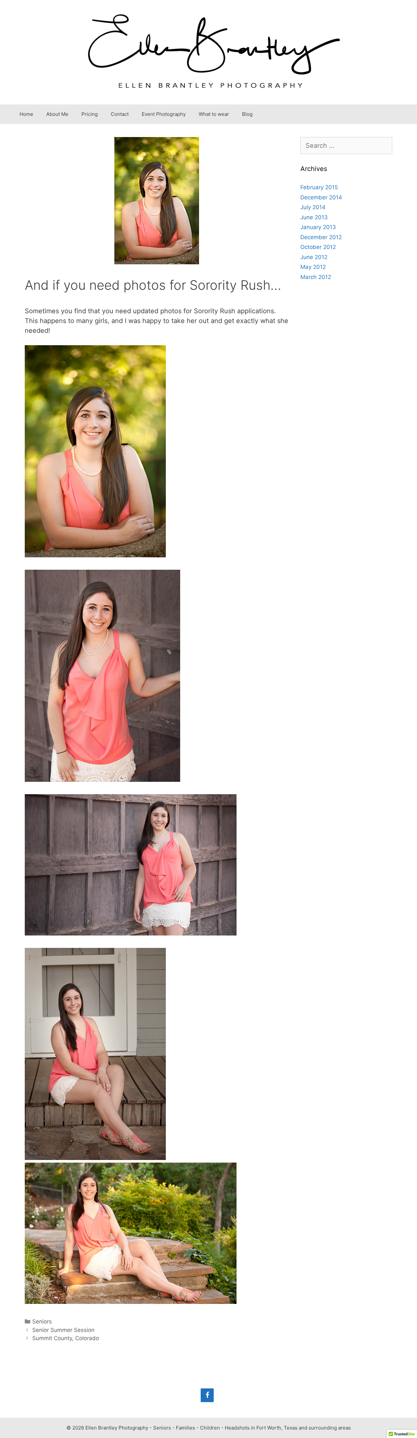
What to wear (214, 114)
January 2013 (318, 227)
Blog (247, 114)
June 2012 (313, 257)
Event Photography (164, 114)
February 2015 (319, 187)
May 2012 (313, 267)
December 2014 (321, 197)
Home (26, 114)
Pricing (89, 114)
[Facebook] (207, 1395)
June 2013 (314, 217)
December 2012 (321, 237)
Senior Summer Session (63, 1330)
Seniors (42, 1321)
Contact (120, 114)
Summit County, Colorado (65, 1338)
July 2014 (312, 207)
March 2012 (315, 277)
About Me (57, 114)
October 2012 (318, 247)
